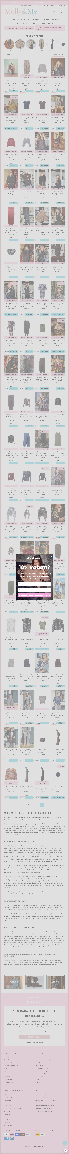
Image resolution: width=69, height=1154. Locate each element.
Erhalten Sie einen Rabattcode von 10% (34, 595)
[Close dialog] (51, 556)
